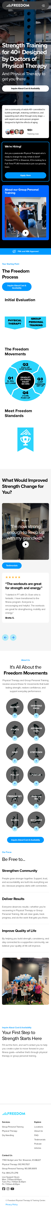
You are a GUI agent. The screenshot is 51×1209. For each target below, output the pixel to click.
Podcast (37, 1143)
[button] (43, 5)
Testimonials (12, 565)
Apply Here (25, 175)
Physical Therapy (9, 1130)
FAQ (36, 1135)
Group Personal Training (12, 1126)
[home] (13, 5)
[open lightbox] (25, 233)
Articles (37, 1148)
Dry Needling (8, 1135)
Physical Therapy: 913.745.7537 (16, 1164)
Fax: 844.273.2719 (10, 1172)
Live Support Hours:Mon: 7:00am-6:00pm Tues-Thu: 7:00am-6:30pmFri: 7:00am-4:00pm (14, 1180)
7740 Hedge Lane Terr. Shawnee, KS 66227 (21, 1159)
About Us (38, 1130)
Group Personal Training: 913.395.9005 (19, 1168)
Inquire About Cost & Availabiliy (25, 88)
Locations (38, 1126)
